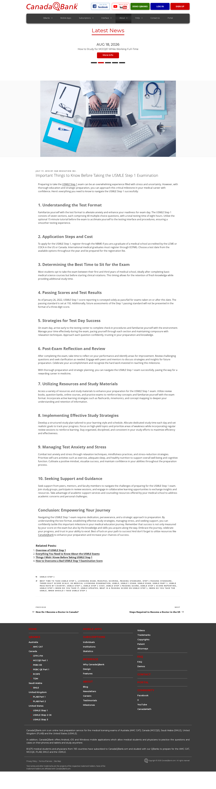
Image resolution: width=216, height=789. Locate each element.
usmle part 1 (160, 583)
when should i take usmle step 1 (67, 591)
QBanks (46, 18)
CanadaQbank (46, 534)
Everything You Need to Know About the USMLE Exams (68, 553)
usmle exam (144, 583)
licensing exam (87, 581)
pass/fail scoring (108, 581)
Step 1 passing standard (157, 581)
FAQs (137, 18)
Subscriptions (85, 18)
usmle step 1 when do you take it (59, 588)
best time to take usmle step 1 (58, 581)
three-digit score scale (54, 583)
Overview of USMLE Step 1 (51, 550)
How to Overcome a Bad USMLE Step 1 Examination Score (69, 560)
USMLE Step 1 (69, 184)
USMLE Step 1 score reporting (158, 586)
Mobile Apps (65, 18)
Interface (105, 18)
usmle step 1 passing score (122, 586)
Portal (170, 18)
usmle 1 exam (128, 583)
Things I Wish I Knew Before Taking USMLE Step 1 (64, 557)
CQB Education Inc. (65, 171)
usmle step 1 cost (94, 586)
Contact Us (155, 18)
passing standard (130, 581)
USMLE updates (89, 588)
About (122, 18)
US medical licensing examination (91, 583)
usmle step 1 (74, 586)
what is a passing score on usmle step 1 (124, 588)
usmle (115, 583)
